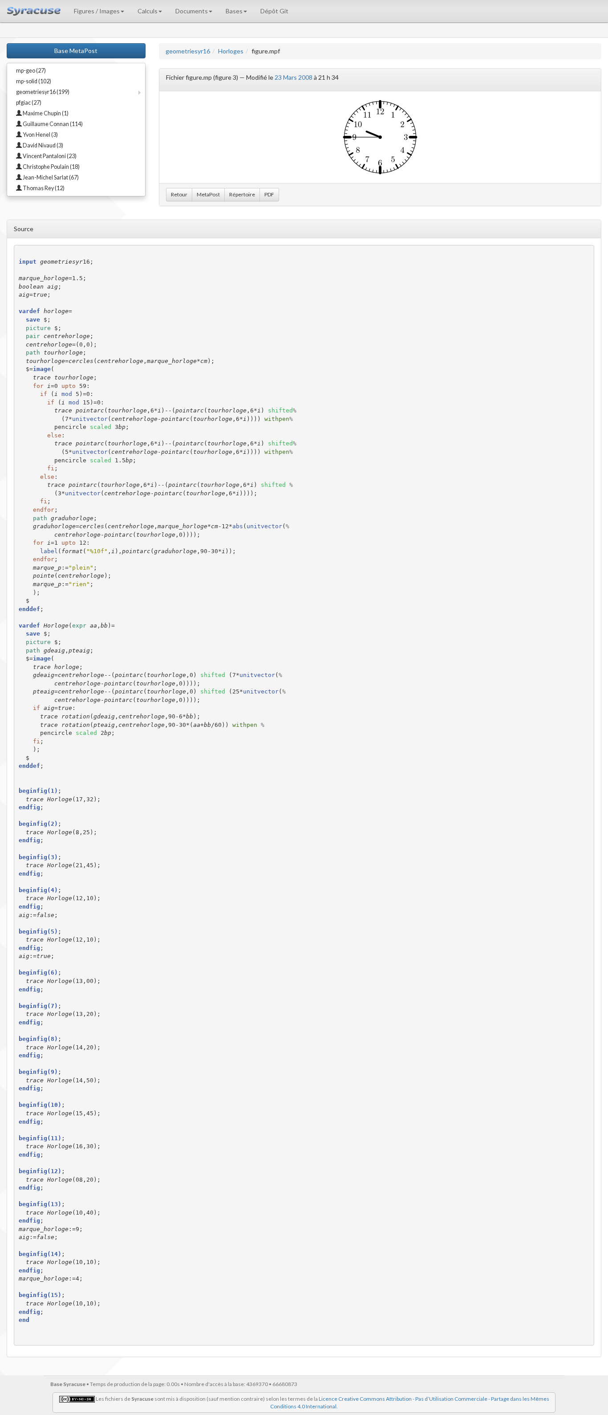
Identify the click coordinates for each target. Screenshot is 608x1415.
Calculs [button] (148, 11)
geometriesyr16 (188, 51)
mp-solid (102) (33, 81)
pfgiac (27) (28, 102)
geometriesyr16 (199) (42, 92)
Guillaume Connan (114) (52, 124)
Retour (179, 194)
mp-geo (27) (31, 70)
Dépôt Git (274, 11)
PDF (269, 194)
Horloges (230, 51)
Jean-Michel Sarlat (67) (50, 177)
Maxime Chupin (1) (45, 113)
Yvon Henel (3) (40, 134)
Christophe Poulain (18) (51, 166)
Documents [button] (191, 11)
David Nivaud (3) (42, 145)
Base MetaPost (75, 50)
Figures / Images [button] (97, 11)
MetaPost (208, 194)
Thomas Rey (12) (43, 188)
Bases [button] (234, 11)
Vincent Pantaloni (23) (49, 156)
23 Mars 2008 (293, 77)
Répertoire (242, 194)
